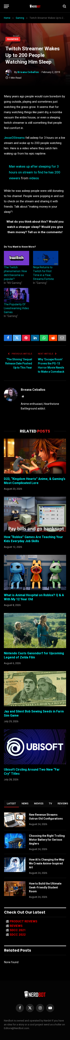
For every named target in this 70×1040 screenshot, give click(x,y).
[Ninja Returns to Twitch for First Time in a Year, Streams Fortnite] (45, 258)
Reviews (16, 926)
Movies (39, 803)
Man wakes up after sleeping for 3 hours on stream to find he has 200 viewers (34, 172)
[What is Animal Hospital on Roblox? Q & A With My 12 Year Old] (35, 572)
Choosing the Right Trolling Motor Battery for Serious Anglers (47, 839)
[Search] (64, 6)
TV (50, 803)
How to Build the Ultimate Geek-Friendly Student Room (45, 887)
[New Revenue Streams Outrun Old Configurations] (14, 819)
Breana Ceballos (28, 72)
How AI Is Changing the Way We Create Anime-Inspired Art (46, 863)
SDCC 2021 (18, 930)
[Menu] (6, 6)
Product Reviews (23, 921)
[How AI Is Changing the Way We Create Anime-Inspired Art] (14, 864)
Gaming (13, 39)
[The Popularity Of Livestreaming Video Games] (16, 295)
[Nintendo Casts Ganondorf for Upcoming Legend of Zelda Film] (35, 630)
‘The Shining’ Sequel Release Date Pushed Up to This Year (18, 363)
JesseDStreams (14, 137)
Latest (11, 803)
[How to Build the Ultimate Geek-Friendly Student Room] (14, 888)
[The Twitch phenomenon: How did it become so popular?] (16, 258)
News (25, 803)
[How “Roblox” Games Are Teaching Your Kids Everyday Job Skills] (35, 514)
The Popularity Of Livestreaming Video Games (16, 308)
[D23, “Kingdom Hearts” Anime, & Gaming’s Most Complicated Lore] (35, 456)
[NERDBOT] (35, 6)
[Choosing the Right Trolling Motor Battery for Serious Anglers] (14, 840)
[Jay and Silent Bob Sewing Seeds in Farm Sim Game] (35, 688)
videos (34, 178)
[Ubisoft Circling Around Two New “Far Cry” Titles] (35, 746)
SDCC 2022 (18, 934)
